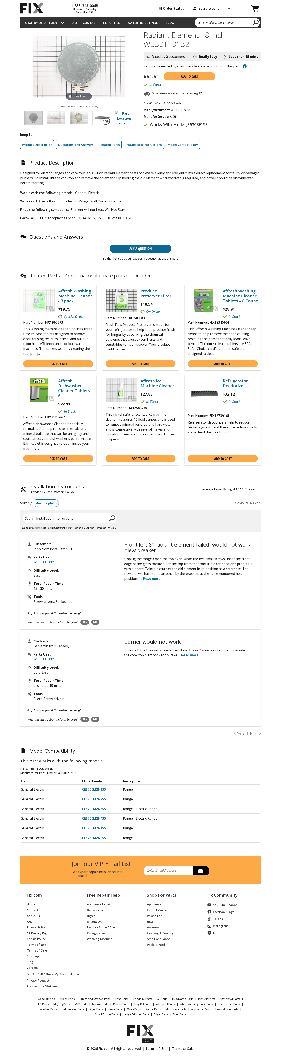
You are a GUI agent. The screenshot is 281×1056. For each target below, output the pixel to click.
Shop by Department (42, 23)
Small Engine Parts (106, 1014)
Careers (32, 967)
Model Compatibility (183, 145)
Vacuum (153, 927)
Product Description (37, 145)
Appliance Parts (201, 1009)
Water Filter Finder (143, 23)
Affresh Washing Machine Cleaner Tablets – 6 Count (240, 296)
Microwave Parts (176, 1009)
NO (95, 622)
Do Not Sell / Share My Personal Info (51, 974)
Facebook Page (223, 912)
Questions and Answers (76, 145)
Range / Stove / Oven (102, 927)
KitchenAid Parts (230, 999)
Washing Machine (99, 939)
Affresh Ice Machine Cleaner (157, 383)
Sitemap (33, 956)
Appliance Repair (99, 904)
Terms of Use (36, 944)
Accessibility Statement (44, 986)
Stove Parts (115, 1009)
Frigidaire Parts (142, 999)
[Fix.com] (33, 8)
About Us (33, 916)
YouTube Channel (225, 905)
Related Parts (109, 145)
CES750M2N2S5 (94, 838)
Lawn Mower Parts (226, 1009)
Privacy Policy (36, 927)
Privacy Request (38, 980)
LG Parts (43, 1004)
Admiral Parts (46, 999)
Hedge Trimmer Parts (136, 1014)
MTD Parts (81, 1004)
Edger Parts (161, 1014)
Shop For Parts (161, 895)
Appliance (154, 904)
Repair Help (112, 23)
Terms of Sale (37, 950)
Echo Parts (122, 999)
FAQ (74, 23)
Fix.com (34, 895)
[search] (255, 22)
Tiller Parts (179, 1014)
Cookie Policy (36, 939)
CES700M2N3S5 (94, 809)
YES (84, 622)
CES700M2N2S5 (94, 799)
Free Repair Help (103, 895)
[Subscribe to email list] (201, 870)
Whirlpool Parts (165, 1004)
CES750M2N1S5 (94, 828)
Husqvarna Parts (182, 999)
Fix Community (222, 895)
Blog (170, 23)
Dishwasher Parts (229, 1004)
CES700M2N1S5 (94, 789)
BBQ (150, 921)
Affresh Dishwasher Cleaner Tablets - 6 (75, 388)
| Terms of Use (154, 1048)
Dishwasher (95, 910)
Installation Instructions (143, 145)
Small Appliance (158, 939)
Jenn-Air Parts (206, 999)
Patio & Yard (156, 944)
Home (31, 904)
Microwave (94, 921)
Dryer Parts (96, 1009)
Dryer (91, 916)
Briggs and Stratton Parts (95, 999)
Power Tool (155, 916)
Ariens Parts (67, 999)
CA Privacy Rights (39, 933)
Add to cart (189, 76)
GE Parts (162, 999)
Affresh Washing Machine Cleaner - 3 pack (75, 296)
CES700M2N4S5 (94, 818)
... (150, 578)
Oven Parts (134, 1009)
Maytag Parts (61, 1004)
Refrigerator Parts (73, 1009)
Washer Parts (48, 1009)
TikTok (218, 919)
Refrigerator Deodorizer (235, 383)
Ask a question (140, 248)
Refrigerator (96, 933)
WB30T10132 (44, 562)
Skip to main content (140, 8)
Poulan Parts (121, 1004)
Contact (90, 23)
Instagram (220, 926)
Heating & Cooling (160, 933)
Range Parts (153, 1009)
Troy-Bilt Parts (142, 1004)
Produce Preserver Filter (155, 293)
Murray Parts (100, 1004)
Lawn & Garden (158, 910)
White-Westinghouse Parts (196, 1004)
